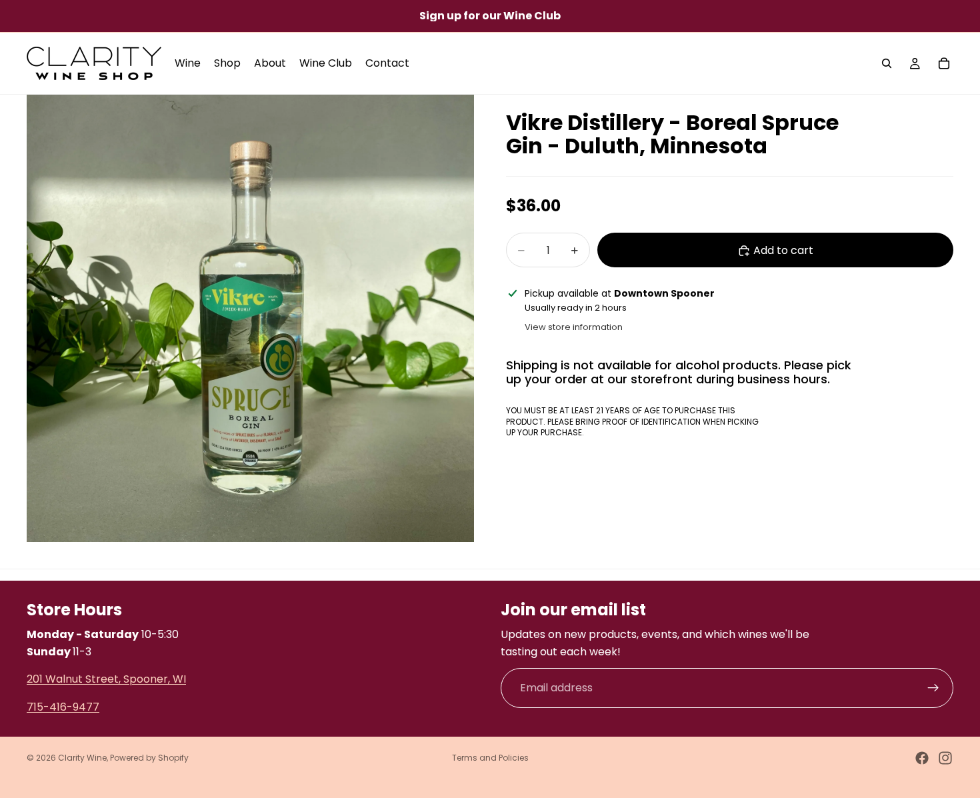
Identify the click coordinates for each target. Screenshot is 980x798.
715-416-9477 (63, 706)
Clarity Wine (82, 757)
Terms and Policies (490, 757)
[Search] (886, 63)
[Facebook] (922, 758)
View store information (574, 327)
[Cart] (944, 63)
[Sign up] (933, 688)
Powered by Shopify (149, 757)
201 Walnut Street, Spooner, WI (106, 679)
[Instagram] (945, 758)
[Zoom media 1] (250, 318)
